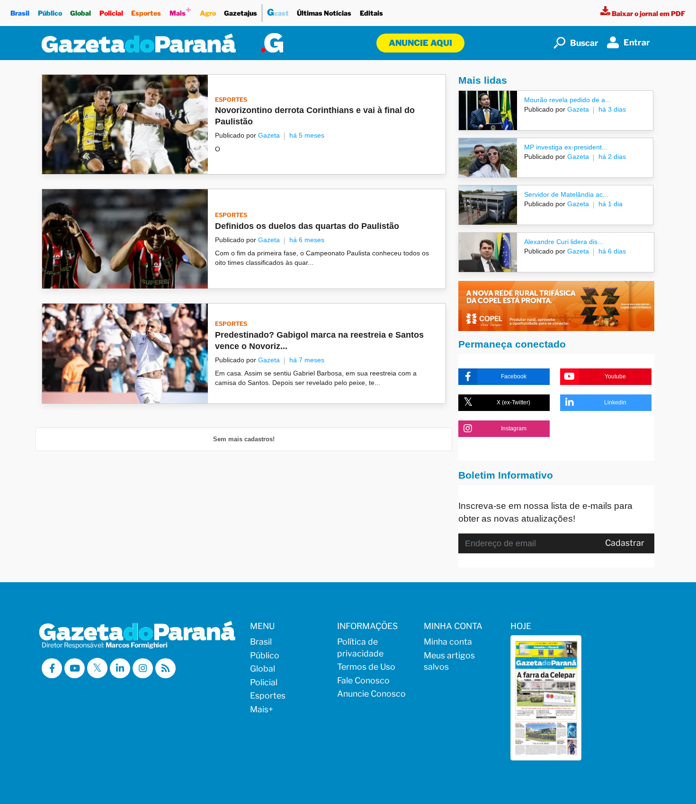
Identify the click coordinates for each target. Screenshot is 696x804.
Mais (180, 10)
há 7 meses (306, 360)
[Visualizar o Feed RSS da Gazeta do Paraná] (165, 668)
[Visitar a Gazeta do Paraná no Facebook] (52, 668)
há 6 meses (306, 240)
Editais (371, 13)
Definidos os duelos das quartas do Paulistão (307, 226)
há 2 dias (612, 156)
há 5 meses (306, 135)
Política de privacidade (360, 647)
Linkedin (615, 402)
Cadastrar (624, 543)
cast (278, 12)
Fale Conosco (363, 680)
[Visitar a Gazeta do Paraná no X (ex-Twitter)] (97, 668)
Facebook (513, 376)
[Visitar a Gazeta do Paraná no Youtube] (74, 668)
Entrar (637, 42)
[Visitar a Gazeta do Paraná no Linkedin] (120, 668)
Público (50, 13)
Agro (208, 13)
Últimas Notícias (324, 13)
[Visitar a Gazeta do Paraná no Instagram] (143, 668)
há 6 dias (612, 251)
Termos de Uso (366, 667)
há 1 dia (610, 204)
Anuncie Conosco (371, 694)
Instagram (513, 428)
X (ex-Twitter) (513, 402)
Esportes (146, 13)
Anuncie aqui (420, 43)
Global (80, 13)
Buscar (584, 43)
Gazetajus (240, 13)
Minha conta (448, 642)
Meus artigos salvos (449, 661)
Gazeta (269, 135)
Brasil (19, 13)
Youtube (615, 376)
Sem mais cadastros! (244, 439)
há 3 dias (612, 109)
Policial (111, 13)
